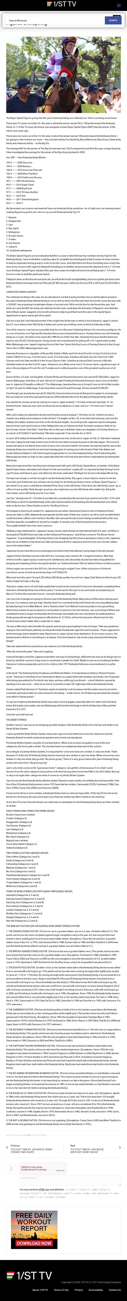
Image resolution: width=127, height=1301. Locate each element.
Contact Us (115, 1290)
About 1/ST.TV (40, 1290)
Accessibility (96, 1290)
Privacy (79, 1290)
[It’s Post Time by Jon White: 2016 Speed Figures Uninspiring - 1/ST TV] (63, 4)
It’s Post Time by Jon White (17, 1135)
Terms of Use (61, 1290)
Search (113, 20)
